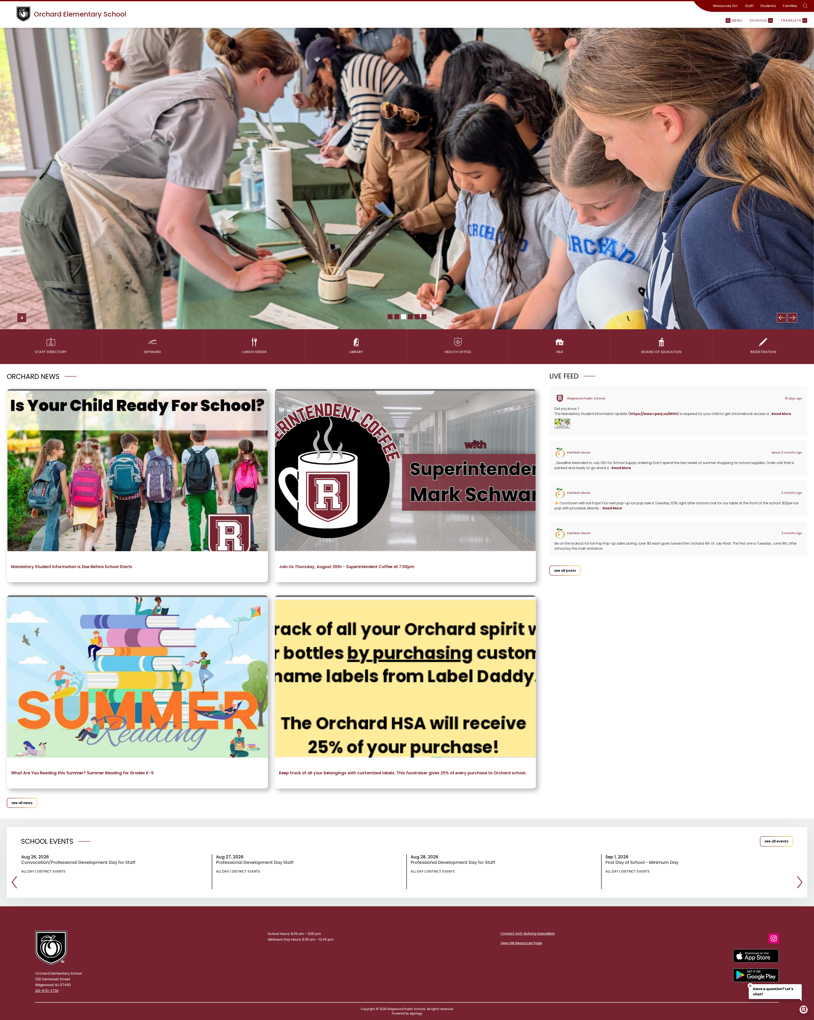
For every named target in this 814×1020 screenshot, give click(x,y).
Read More (781, 413)
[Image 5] (417, 316)
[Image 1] (390, 316)
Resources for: (725, 5)
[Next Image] (792, 317)
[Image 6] (424, 316)
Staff (749, 5)
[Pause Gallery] (21, 317)
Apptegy (416, 1013)
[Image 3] (403, 316)
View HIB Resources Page (521, 943)
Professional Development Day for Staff (454, 862)
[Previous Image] (781, 317)
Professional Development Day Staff (256, 862)
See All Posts (565, 570)
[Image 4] (410, 316)
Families (790, 5)
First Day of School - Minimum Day (643, 862)
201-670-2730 (47, 990)
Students (768, 5)
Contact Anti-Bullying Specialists (527, 933)
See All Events (776, 841)
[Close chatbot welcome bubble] (750, 985)
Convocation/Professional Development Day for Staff (79, 862)
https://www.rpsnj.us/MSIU (654, 413)
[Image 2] (396, 316)
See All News (21, 802)
